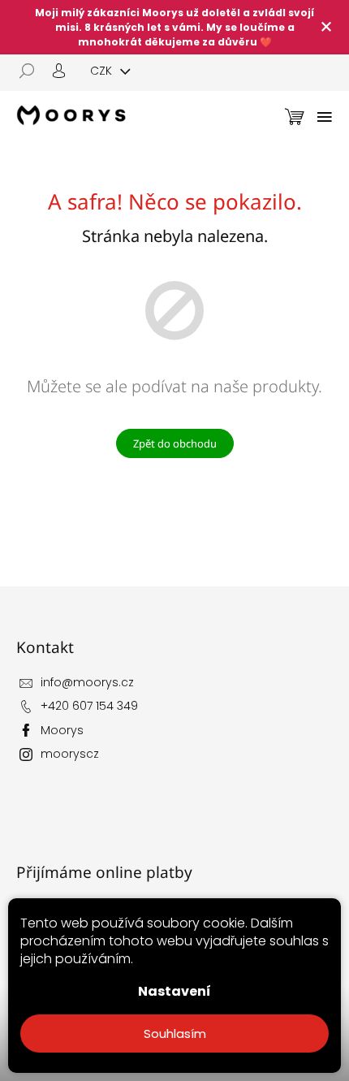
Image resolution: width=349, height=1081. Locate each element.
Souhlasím (175, 1033)
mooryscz (70, 754)
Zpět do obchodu (175, 443)
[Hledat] (32, 70)
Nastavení (174, 991)
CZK (102, 71)
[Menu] (325, 117)
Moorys (62, 730)
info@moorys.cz (87, 682)
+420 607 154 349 (89, 706)
